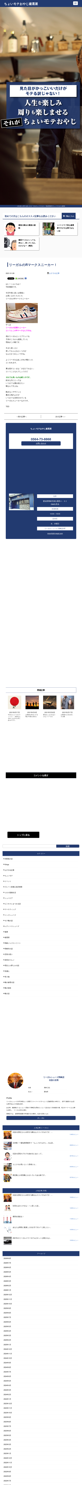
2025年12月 (8, 1294)
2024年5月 (7, 1381)
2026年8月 (7, 1258)
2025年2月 (7, 1340)
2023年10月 (8, 1412)
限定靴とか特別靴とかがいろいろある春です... (29, 1175)
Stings (7, 864)
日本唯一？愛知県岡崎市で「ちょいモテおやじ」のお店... (33, 1143)
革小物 (7, 977)
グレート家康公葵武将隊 (13, 887)
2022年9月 (7, 1471)
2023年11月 (8, 1408)
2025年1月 (7, 1344)
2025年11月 (8, 1299)
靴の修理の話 (9, 982)
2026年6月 (7, 1267)
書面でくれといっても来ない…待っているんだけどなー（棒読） (27, 243)
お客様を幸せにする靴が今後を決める (32, 715)
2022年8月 (7, 1476)
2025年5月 (7, 1326)
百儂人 (7, 971)
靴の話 (7, 993)
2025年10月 (8, 1304)
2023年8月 (7, 1421)
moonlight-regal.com (55, 533)
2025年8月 (7, 1313)
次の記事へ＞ (60, 416)
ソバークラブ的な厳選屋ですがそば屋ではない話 (65, 228)
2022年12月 (8, 1458)
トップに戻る (23, 834)
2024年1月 (7, 1399)
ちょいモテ (9, 875)
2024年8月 (7, 1367)
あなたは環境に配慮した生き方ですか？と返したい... (32, 1227)
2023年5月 (7, 1435)
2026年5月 (7, 1272)
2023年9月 (7, 1417)
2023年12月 (8, 1403)
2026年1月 (7, 1290)
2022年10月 (8, 1467)
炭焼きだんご (9, 960)
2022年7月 (7, 1481)
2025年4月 (7, 1331)
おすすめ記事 (54, 273)
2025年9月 (7, 1308)
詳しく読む (41, 1118)
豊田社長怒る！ (18, 1216)
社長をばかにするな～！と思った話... (26, 1206)
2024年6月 (7, 1376)
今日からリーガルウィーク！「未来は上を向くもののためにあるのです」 (14, 717)
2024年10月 (8, 1358)
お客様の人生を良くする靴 (67, 715)
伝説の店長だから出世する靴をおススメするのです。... (32, 1132)
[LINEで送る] (19, 278)
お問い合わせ (41, 443)
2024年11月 (8, 1353)
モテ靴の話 (9, 920)
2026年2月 (7, 1285)
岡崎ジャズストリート (13, 943)
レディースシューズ (12, 926)
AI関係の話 (9, 859)
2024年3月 (7, 1390)
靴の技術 (8, 988)
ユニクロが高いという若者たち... (24, 1164)
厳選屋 (7, 937)
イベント (8, 881)
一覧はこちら (69, 216)
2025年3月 (7, 1335)
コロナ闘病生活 (10, 892)
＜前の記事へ (21, 416)
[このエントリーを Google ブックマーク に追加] (25, 278)
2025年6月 (7, 1322)
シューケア (9, 898)
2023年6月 (7, 1431)
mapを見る (55, 504)
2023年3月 (7, 1444)
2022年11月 (8, 1462)
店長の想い (9, 954)
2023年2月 (7, 1449)
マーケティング (10, 909)
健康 (6, 932)
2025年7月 (7, 1317)
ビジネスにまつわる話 (13, 904)
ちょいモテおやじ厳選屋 (21, 3)
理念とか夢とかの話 (12, 965)
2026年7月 (7, 1263)
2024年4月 (7, 1385)
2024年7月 (7, 1372)
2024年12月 (8, 1349)
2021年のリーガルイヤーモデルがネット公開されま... (32, 1238)
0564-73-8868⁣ (41, 439)
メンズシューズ (10, 915)
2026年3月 (7, 1281)
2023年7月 (7, 1426)
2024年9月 (7, 1362)
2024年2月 (7, 1394)
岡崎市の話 (9, 948)
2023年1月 (7, 1453)
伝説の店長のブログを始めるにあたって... (28, 1153)
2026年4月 (7, 1276)
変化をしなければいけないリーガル (49, 715)
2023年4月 (7, 1440)
